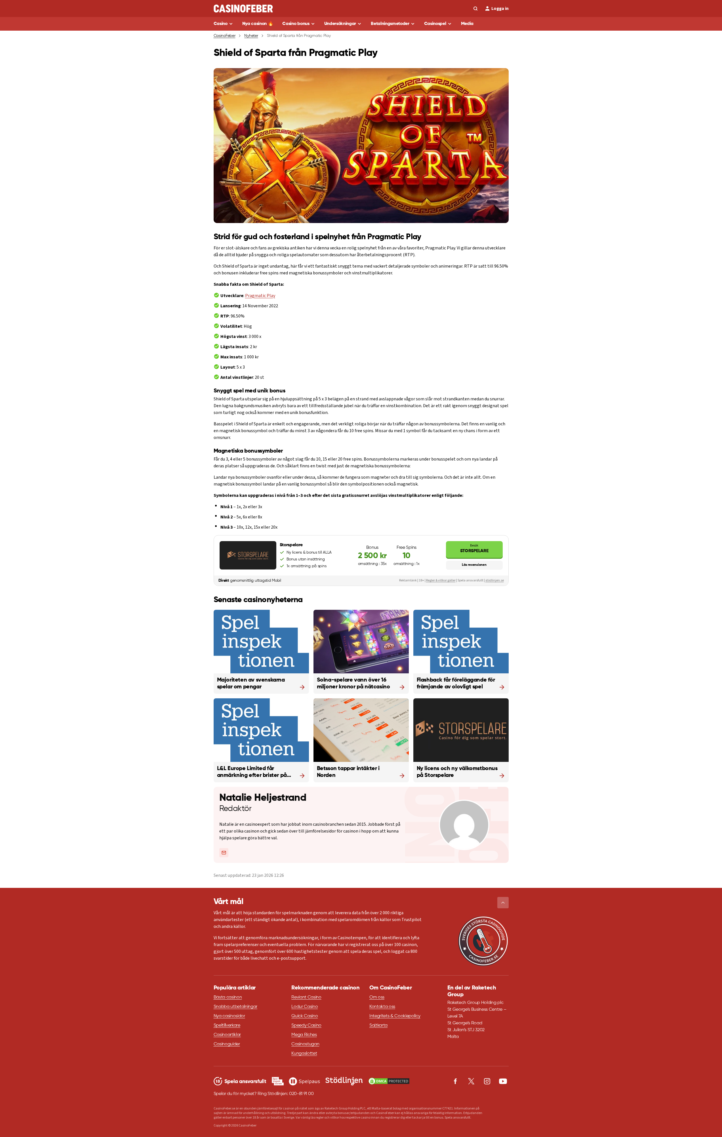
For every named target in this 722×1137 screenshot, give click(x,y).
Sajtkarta (378, 1025)
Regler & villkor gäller (441, 580)
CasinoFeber (224, 36)
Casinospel (435, 24)
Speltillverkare (227, 1025)
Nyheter (251, 36)
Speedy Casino (306, 1025)
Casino (221, 24)
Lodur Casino (304, 1006)
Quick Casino (304, 1016)
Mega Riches (304, 1035)
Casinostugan (305, 1044)
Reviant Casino (306, 997)
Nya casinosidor (229, 1016)
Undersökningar (340, 24)
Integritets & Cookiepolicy (394, 1016)
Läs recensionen (474, 565)
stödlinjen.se (494, 580)
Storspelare (474, 548)
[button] (503, 902)
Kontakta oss (382, 1006)
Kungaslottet (304, 1053)
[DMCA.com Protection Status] (389, 1081)
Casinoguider (227, 1044)
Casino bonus (295, 24)
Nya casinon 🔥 (257, 24)
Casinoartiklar (227, 1035)
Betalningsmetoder (390, 24)
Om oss (376, 997)
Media (467, 24)
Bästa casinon (228, 997)
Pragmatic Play (260, 296)
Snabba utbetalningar (236, 1006)
